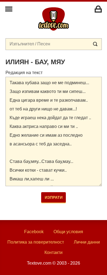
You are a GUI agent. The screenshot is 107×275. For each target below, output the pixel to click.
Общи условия (68, 231)
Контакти (53, 252)
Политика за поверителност (35, 242)
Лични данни (87, 242)
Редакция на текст (24, 72)
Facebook (34, 231)
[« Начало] (53, 18)
